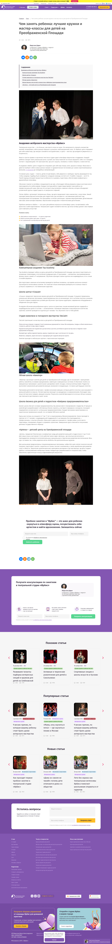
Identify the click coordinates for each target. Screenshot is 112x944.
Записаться (74, 1)
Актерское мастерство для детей (44, 870)
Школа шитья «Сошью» (29, 75)
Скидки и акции (15, 874)
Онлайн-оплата (15, 877)
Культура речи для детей (76, 844)
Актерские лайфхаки (28, 718)
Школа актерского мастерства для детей (46, 855)
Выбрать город (33, 7)
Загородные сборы (73, 3)
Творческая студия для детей (43, 852)
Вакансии (13, 860)
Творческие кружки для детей (43, 865)
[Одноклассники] (27, 57)
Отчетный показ (15, 885)
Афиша (63, 7)
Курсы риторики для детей (43, 842)
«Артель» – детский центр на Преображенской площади (39, 85)
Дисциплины (36, 3)
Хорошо (54, 939)
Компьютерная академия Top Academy (33, 72)
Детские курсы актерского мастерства (46, 857)
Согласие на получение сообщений (71, 935)
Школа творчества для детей (43, 862)
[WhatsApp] (35, 57)
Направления (43, 3)
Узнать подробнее (66, 926)
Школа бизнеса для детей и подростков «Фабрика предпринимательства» (44, 82)
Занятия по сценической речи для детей (80, 847)
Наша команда (15, 847)
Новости (13, 855)
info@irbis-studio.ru (47, 896)
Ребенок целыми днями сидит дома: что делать (32, 218)
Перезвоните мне (104, 7)
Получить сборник (21, 926)
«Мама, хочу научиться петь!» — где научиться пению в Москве (54, 728)
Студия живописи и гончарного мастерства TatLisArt (37, 77)
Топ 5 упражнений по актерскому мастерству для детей (35, 220)
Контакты (69, 7)
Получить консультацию (83, 616)
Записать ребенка (32, 542)
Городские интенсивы (63, 3)
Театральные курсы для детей (43, 847)
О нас (46, 7)
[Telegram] (31, 57)
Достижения (14, 844)
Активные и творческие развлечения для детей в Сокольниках (55, 675)
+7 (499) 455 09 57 (91, 6)
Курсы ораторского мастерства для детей (81, 849)
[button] (9, 658)
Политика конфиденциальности (70, 933)
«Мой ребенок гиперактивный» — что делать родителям (35, 216)
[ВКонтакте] (23, 57)
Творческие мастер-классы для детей (45, 849)
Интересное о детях (19, 721)
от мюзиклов (29, 170)
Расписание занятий (16, 869)
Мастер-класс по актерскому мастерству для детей (49, 844)
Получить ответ (86, 820)
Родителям (54, 7)
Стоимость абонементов (17, 872)
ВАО (25, 665)
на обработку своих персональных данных (42, 619)
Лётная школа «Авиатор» (29, 80)
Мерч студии (14, 882)
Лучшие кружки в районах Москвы (23, 668)
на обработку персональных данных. (81, 825)
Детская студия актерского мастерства (46, 860)
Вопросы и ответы (16, 880)
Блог (12, 857)
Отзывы (13, 849)
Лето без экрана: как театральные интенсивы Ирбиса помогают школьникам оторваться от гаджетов (86, 784)
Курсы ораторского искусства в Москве (80, 842)
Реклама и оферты (16, 862)
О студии (13, 842)
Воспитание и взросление (28, 771)
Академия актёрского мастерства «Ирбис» (33, 70)
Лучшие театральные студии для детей (46, 867)
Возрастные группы (52, 3)
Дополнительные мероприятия (19, 887)
